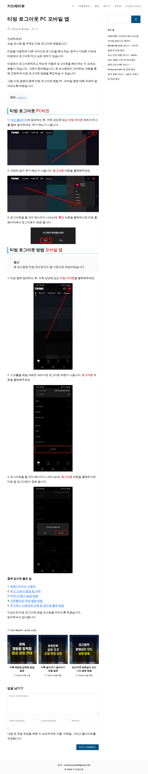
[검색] (136, 19)
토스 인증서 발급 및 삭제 (25, 591)
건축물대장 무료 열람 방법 (26, 600)
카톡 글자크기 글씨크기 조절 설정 (53, 669)
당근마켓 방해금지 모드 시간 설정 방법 (84, 669)
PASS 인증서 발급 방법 (24, 596)
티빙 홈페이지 (18, 120)
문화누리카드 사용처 (23, 586)
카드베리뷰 (16, 5)
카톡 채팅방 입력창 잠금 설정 (22, 669)
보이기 (21, 97)
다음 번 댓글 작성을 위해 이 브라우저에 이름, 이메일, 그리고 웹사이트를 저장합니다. (51, 736)
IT (37, 29)
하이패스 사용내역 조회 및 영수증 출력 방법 (37, 605)
